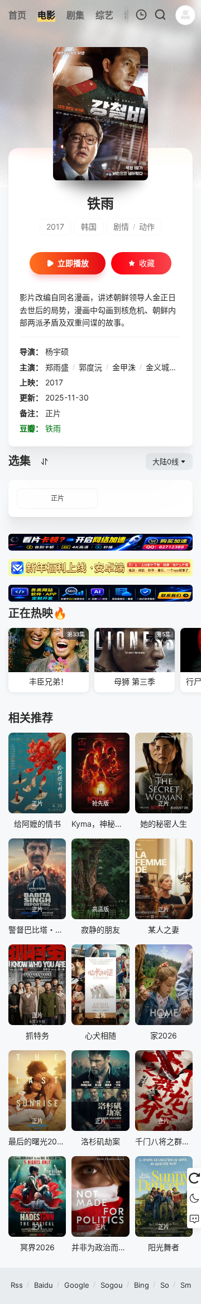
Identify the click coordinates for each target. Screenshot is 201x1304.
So (164, 1284)
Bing (141, 1284)
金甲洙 (124, 367)
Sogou (111, 1284)
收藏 (147, 263)
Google (76, 1284)
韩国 (89, 226)
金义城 (157, 367)
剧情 (121, 226)
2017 (55, 226)
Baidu (43, 1284)
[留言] (194, 1218)
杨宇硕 (57, 351)
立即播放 (73, 263)
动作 (147, 226)
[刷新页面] (194, 1178)
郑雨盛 (57, 367)
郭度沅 (90, 367)
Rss (17, 1284)
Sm (185, 1284)
